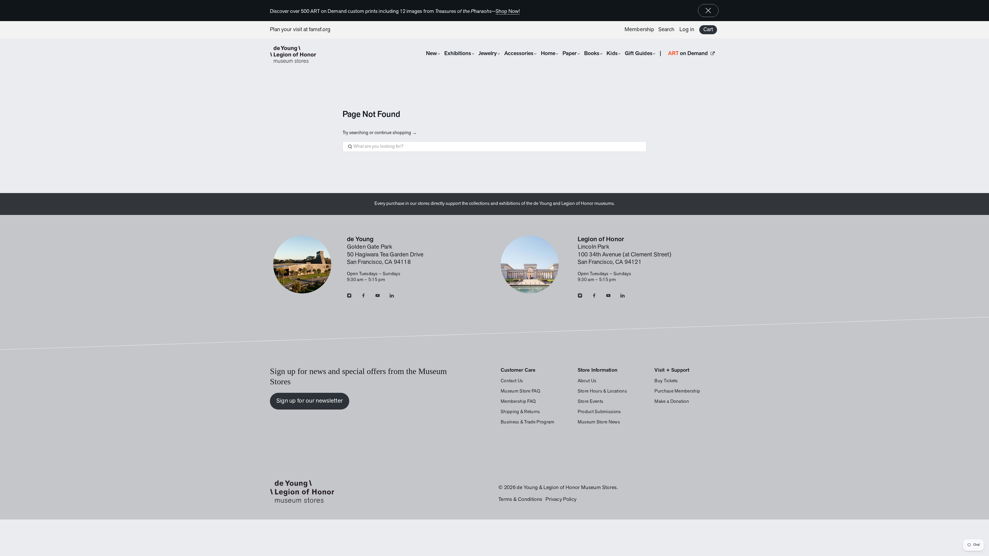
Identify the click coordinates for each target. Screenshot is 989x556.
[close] (708, 10)
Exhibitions (457, 53)
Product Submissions (599, 412)
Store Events (590, 401)
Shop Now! (508, 11)
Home (548, 53)
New (431, 53)
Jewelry (488, 53)
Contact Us (512, 381)
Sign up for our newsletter (309, 401)
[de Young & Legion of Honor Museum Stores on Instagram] (349, 296)
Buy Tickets (666, 381)
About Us (587, 381)
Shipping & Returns (520, 412)
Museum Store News (599, 422)
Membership (639, 29)
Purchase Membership (677, 391)
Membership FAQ (518, 401)
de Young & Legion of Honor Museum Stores (567, 487)
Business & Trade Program (528, 422)
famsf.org (320, 29)
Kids (612, 53)
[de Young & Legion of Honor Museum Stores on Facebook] (363, 296)
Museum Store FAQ (520, 391)
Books (591, 53)
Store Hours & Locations (602, 391)
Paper (569, 53)
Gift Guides (638, 53)
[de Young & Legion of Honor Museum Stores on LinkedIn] (391, 296)
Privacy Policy (560, 499)
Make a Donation (671, 401)
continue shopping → (395, 133)
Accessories (519, 53)
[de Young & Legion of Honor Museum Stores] (295, 54)
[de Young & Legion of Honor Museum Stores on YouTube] (377, 296)
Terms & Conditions (520, 499)
